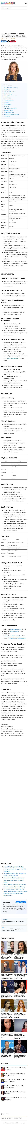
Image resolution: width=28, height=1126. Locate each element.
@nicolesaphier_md (15, 629)
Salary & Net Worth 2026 (10, 108)
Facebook (4, 41)
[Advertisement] (14, 21)
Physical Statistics (8, 100)
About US (3, 1118)
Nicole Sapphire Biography (11, 87)
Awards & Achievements (10, 96)
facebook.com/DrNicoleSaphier (12, 636)
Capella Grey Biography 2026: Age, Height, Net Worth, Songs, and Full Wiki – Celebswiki (15, 869)
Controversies (7, 104)
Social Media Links (9, 112)
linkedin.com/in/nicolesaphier (17, 638)
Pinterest (13, 41)
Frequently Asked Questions (11, 114)
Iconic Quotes (7, 102)
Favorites (6, 106)
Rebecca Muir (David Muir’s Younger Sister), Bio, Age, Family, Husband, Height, (14, 880)
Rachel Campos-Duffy (13, 358)
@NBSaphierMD (14, 631)
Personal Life (7, 98)
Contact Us (10, 1118)
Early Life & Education (9, 92)
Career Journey (8, 94)
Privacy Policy (18, 1118)
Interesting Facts (8, 110)
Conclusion (7, 116)
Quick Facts (7, 89)
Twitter (17, 902)
